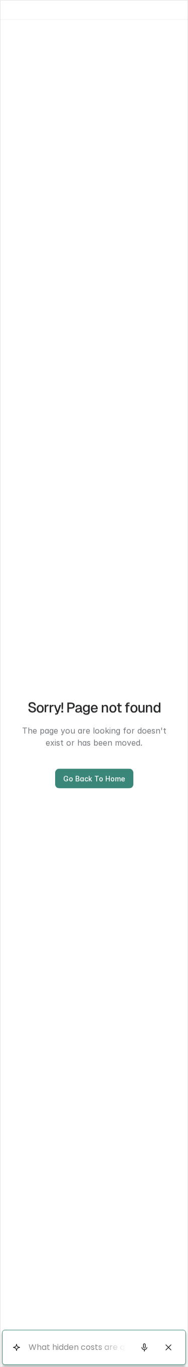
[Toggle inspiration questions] (16, 1347)
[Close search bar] (168, 1347)
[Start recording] (144, 1347)
